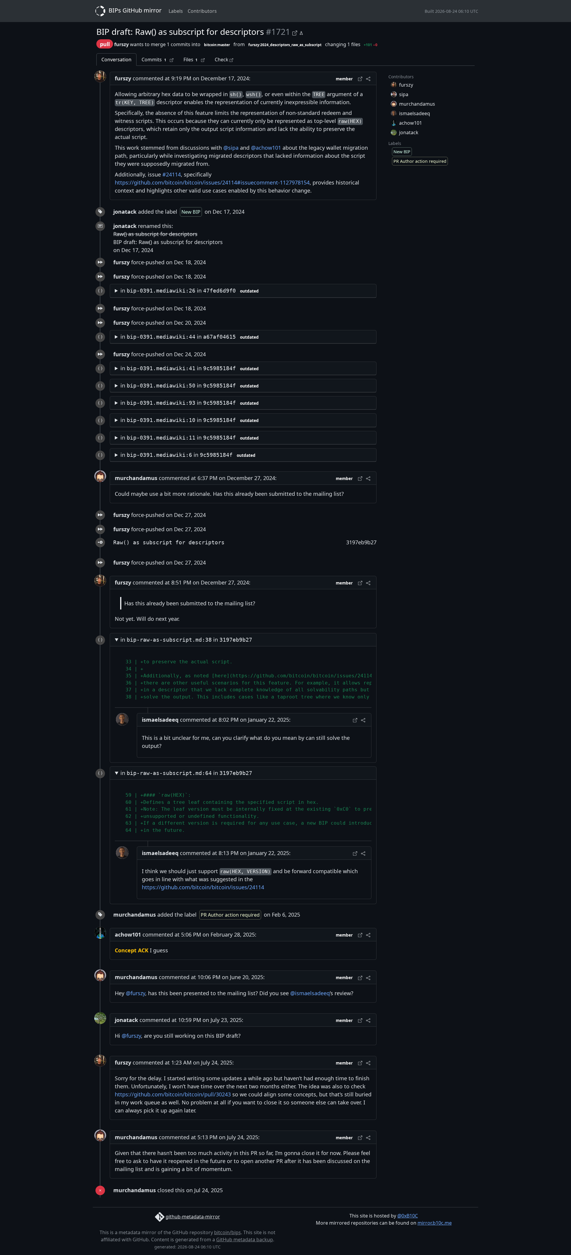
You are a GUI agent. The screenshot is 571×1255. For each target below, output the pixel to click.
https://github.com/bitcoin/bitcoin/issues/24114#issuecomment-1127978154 (212, 182)
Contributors (202, 11)
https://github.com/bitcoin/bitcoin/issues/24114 (203, 887)
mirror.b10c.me (435, 1223)
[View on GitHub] (295, 32)
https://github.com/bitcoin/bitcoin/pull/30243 (173, 1094)
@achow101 (266, 147)
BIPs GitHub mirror (134, 10)
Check (222, 59)
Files (190, 59)
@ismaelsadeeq (310, 993)
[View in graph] (301, 32)
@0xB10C (407, 1215)
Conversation (116, 59)
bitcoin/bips (227, 1232)
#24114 (171, 174)
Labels (176, 11)
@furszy (135, 993)
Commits (154, 59)
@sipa (231, 147)
